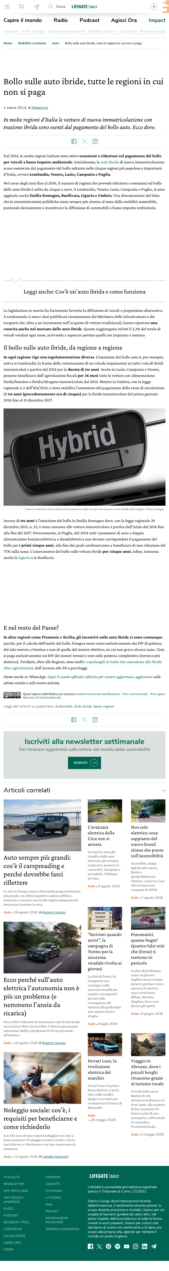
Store (22, 6)
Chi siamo (54, 1191)
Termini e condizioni (62, 1229)
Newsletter (36, 6)
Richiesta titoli (16, 1222)
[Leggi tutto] (162, 790)
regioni (108, 706)
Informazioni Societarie (57, 1220)
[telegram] (153, 1246)
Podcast (89, 20)
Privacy (52, 1211)
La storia (54, 1198)
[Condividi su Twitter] (84, 141)
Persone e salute (152, 31)
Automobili (63, 706)
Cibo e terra (128, 31)
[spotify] (117, 1246)
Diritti (26, 31)
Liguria (24, 557)
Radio (61, 20)
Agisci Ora (124, 20)
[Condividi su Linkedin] (95, 141)
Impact (157, 20)
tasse (97, 706)
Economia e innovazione (66, 31)
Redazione (40, 107)
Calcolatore (14, 1236)
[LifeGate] (84, 6)
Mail (49, 1204)
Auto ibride (83, 706)
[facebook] (90, 1246)
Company (53, 1177)
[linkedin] (144, 1246)
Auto (7, 912)
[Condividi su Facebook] (74, 141)
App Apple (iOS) (16, 1191)
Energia (39, 31)
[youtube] (126, 1246)
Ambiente (11, 31)
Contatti (53, 1184)
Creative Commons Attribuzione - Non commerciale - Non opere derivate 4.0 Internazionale (94, 695)
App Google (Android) (13, 1200)
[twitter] (99, 1246)
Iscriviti (81, 763)
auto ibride (110, 162)
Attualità (12, 1177)
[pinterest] (108, 1246)
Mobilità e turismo (102, 31)
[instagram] (135, 1246)
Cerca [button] (60, 6)
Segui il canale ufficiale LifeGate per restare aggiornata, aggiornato (99, 676)
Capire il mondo (23, 20)
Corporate (13, 1229)
